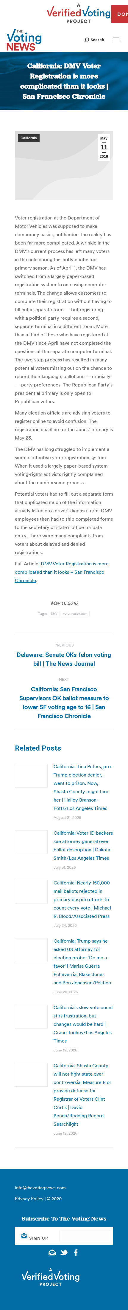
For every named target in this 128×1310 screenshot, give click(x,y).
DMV (54, 613)
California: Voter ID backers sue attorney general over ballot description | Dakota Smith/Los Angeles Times (83, 845)
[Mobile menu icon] (116, 40)
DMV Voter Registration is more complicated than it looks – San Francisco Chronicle (62, 572)
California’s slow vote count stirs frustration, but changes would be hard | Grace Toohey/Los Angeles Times (83, 1024)
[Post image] (31, 776)
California (29, 138)
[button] (94, 39)
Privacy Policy (29, 1198)
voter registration (75, 613)
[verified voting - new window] (78, 24)
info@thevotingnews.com (40, 1187)
